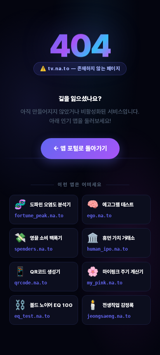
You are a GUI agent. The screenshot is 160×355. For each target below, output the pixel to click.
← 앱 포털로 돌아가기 (80, 148)
